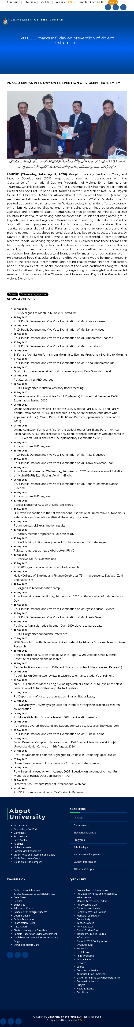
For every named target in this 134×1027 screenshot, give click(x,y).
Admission (13, 2)
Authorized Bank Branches (92, 974)
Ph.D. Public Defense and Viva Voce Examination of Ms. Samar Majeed (59, 329)
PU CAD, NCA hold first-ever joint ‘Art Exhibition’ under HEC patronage (60, 542)
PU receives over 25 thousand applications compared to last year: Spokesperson (66, 726)
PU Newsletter (85, 926)
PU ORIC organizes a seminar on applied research (46, 567)
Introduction (21, 825)
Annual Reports (85, 959)
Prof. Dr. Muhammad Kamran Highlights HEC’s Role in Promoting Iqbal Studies (65, 755)
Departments (81, 825)
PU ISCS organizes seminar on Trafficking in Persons (48, 792)
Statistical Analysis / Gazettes (30, 930)
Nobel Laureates (23, 847)
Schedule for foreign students (30, 912)
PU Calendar (21, 836)
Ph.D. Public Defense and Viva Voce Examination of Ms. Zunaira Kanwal (60, 321)
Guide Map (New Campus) (28, 858)
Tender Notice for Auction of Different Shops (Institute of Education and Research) (68, 667)
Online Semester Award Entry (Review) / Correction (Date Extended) (57, 763)
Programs (79, 839)
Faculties (79, 818)
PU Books (82, 948)
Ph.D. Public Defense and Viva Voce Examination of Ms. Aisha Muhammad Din (64, 363)
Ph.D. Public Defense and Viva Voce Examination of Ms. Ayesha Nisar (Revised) (64, 609)
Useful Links (83, 952)
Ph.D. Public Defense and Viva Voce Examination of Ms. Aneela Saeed (58, 617)
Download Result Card (26, 944)
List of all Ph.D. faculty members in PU (98, 977)
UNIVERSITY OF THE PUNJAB (37, 19)
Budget (81, 985)
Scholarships (81, 847)
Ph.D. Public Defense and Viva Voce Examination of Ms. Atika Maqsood (59, 455)
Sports (80, 966)
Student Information (85, 861)
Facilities (18, 843)
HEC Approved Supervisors (89, 854)
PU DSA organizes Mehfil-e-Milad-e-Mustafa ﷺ (45, 313)
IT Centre (82, 1020)
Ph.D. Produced (85, 955)
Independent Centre (85, 832)
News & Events (85, 988)
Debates (81, 963)
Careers (59, 2)
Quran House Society (88, 908)
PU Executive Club (87, 904)
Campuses (20, 832)
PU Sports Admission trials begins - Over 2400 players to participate (58, 625)
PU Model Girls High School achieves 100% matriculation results (55, 717)
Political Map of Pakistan (91, 890)
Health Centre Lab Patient (91, 912)
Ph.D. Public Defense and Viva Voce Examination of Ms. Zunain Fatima (59, 734)
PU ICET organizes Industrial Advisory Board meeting (49, 388)
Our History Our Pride (26, 829)
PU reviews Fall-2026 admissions (35, 559)
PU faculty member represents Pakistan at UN (44, 534)
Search (82, 2)
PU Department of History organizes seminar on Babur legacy (54, 696)
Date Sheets (21, 897)
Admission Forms (24, 908)
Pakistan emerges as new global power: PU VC (44, 550)
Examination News (24, 923)
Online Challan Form (88, 930)
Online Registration (24, 919)
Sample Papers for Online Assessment (35, 933)
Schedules (19, 904)
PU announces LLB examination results (39, 525)
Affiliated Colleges (84, 869)
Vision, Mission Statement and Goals (34, 854)
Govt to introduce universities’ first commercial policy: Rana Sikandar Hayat (62, 371)
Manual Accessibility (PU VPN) (93, 901)
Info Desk (30, 2)
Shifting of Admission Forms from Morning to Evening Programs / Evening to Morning (70, 354)
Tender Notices (85, 923)
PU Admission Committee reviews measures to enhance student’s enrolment (64, 675)
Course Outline (22, 915)
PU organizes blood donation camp (37, 588)
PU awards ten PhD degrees (32, 446)
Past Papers (20, 926)
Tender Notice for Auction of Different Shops (43, 505)
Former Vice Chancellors (27, 851)
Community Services (88, 970)
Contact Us (97, 2)
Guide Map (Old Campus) (28, 862)
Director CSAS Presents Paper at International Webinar (50, 784)
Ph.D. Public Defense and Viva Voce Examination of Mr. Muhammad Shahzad (63, 338)
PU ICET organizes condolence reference (40, 634)
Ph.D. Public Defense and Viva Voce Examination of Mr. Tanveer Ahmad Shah (64, 463)
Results (18, 901)
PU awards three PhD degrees (33, 379)
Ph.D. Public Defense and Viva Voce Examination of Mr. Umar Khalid (58, 346)
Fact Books (20, 840)
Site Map (45, 2)
